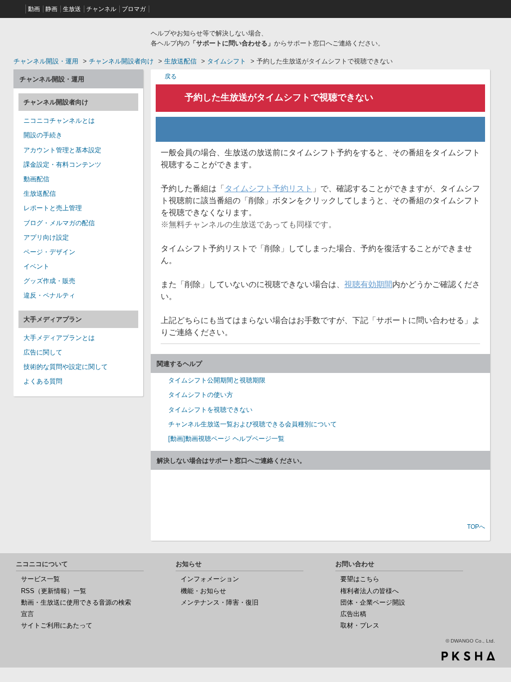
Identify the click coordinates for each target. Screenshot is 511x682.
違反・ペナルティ (49, 295)
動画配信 (36, 179)
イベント (36, 266)
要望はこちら (359, 579)
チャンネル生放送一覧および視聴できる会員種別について (252, 424)
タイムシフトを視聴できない (210, 409)
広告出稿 (353, 614)
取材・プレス (359, 625)
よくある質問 (42, 381)
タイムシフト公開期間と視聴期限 (216, 380)
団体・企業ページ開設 (372, 602)
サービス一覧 (40, 579)
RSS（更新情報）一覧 (53, 591)
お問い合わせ (320, 497)
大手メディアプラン (52, 319)
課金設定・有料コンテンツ (62, 164)
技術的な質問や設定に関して (65, 366)
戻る (171, 76)
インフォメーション (210, 579)
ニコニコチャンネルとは (59, 120)
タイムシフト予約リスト (268, 188)
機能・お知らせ (203, 591)
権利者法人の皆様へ (369, 591)
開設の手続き (42, 135)
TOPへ (476, 526)
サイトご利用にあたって (56, 625)
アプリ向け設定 (46, 237)
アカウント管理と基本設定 (62, 150)
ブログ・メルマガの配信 (59, 223)
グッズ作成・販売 (49, 281)
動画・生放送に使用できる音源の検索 (76, 602)
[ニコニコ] (18, 9)
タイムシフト (226, 61)
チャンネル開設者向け (121, 61)
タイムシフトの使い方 (200, 394)
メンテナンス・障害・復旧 (219, 602)
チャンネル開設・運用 (45, 61)
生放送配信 (180, 61)
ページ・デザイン (49, 252)
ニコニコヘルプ (78, 36)
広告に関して (42, 352)
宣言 (27, 614)
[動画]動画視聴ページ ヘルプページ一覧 (226, 438)
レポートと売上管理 (52, 208)
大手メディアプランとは (59, 337)
